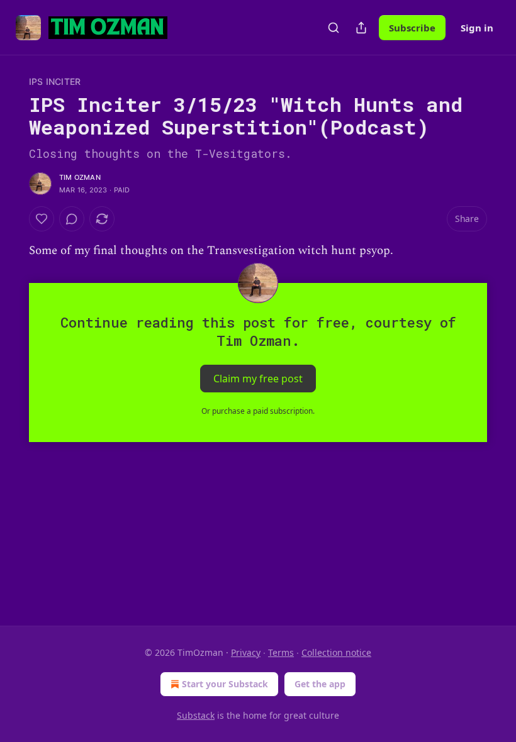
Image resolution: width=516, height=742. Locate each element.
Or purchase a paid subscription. (258, 411)
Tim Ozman (80, 177)
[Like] (41, 218)
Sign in (477, 27)
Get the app (319, 684)
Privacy (246, 652)
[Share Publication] (361, 27)
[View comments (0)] (71, 218)
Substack (196, 715)
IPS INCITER (55, 81)
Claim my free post (258, 378)
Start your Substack (225, 684)
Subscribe (412, 27)
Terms (281, 652)
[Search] (333, 27)
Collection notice (336, 652)
